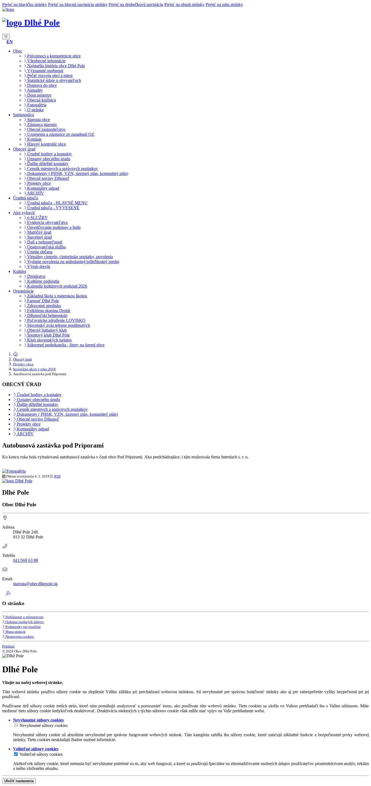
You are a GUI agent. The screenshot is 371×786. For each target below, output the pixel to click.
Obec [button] (17, 51)
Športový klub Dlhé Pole (48, 335)
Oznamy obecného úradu (48, 158)
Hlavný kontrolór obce (46, 144)
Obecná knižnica (41, 100)
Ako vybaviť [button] (24, 212)
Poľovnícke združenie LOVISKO (56, 320)
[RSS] (8, 593)
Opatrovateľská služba (46, 247)
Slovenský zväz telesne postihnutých (58, 325)
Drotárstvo (35, 276)
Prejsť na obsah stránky (184, 4)
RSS (57, 476)
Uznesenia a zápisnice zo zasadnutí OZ (60, 134)
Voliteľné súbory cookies (41, 754)
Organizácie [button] (23, 291)
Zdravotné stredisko (43, 305)
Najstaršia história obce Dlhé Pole (55, 65)
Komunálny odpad (42, 188)
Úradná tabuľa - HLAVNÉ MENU (57, 203)
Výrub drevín (38, 266)
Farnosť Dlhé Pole (42, 300)
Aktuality (34, 90)
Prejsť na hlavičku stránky (24, 4)
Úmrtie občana (39, 251)
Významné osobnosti (44, 70)
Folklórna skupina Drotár (48, 310)
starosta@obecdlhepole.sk (35, 583)
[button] (10, 41)
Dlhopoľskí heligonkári (46, 315)
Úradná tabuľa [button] (25, 198)
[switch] (16, 725)
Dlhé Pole (41, 22)
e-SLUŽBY (37, 217)
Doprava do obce (41, 85)
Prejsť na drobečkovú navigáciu (136, 4)
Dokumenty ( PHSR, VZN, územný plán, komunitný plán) (77, 173)
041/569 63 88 (25, 560)
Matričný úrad (38, 232)
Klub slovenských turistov (49, 340)
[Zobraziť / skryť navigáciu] (6, 36)
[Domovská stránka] (8, 9)
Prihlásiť (8, 646)
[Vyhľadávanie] (3, 41)
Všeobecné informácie (45, 60)
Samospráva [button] (23, 114)
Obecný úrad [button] (24, 149)
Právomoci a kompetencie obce (53, 56)
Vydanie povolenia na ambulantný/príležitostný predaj (72, 261)
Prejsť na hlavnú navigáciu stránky (78, 4)
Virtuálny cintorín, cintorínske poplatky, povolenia (69, 256)
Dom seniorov (39, 95)
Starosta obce (38, 119)
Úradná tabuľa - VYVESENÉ (52, 207)
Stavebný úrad (39, 237)
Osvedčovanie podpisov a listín (53, 227)
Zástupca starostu (41, 124)
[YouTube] (4, 593)
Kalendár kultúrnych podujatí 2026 (56, 286)
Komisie (34, 139)
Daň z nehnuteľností (44, 242)
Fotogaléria (36, 105)
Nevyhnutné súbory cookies (44, 725)
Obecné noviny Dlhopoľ (48, 178)
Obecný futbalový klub (46, 330)
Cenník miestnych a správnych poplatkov (62, 168)
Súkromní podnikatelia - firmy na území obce (65, 345)
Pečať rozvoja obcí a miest (49, 75)
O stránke (35, 109)
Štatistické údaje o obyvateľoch (53, 80)
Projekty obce (38, 183)
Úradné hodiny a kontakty (49, 154)
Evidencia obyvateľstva (47, 222)
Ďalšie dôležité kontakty (47, 163)
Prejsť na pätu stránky (224, 4)
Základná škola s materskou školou (56, 296)
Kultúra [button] (19, 271)
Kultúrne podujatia (42, 281)
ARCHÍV (35, 193)
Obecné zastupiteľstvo (45, 129)
